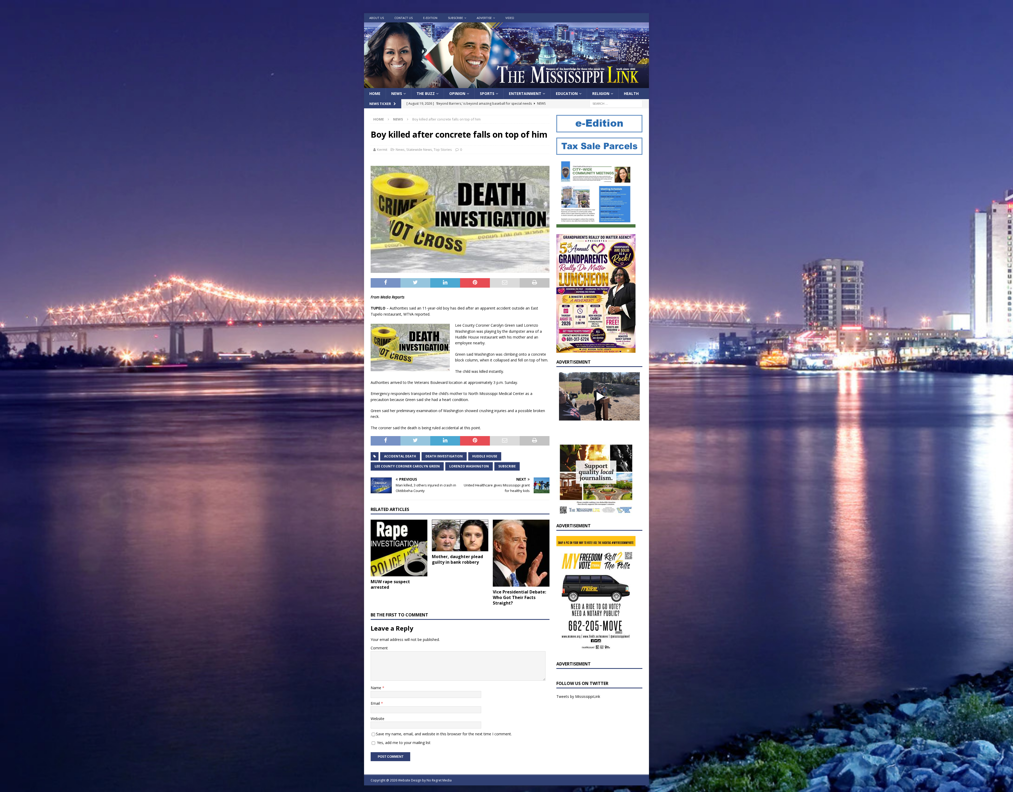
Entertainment (525, 93)
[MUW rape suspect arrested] (399, 548)
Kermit (382, 149)
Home (374, 93)
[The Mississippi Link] (506, 85)
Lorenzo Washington (469, 466)
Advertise (484, 18)
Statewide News (419, 149)
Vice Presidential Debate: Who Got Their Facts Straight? (519, 597)
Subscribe (455, 18)
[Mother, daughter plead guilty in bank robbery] (460, 535)
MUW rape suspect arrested (390, 584)
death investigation (444, 456)
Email (376, 703)
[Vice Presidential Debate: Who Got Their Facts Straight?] (521, 553)
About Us (376, 18)
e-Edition (430, 18)
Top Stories (443, 149)
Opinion (457, 93)
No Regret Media (439, 780)
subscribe (507, 466)
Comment (379, 647)
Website (377, 718)
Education (567, 93)
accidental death (400, 456)
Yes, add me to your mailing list (403, 742)
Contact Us (403, 18)
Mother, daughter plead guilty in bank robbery (457, 559)
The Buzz (426, 93)
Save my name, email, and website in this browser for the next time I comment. (444, 733)
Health (631, 93)
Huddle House (484, 456)
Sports (487, 93)
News (396, 93)
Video (509, 18)
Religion (600, 93)
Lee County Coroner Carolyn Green (407, 466)
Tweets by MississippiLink (578, 696)
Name (376, 687)
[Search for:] (616, 103)
